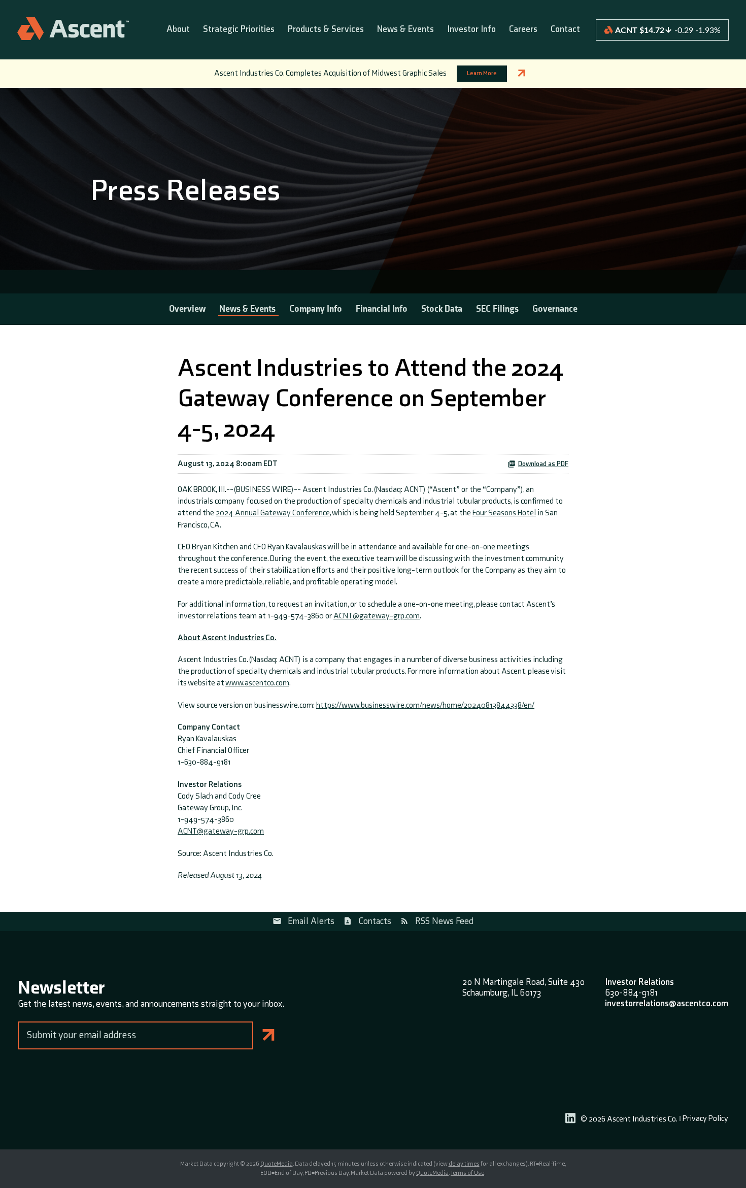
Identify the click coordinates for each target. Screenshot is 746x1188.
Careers (523, 30)
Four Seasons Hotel (504, 513)
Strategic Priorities (239, 30)
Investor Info (471, 30)
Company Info (315, 309)
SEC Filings (497, 309)
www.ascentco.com (257, 683)
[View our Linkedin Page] (570, 1120)
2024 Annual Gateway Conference (273, 513)
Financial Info (382, 309)
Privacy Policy (705, 1119)
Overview (187, 309)
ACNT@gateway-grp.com (376, 616)
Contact (565, 30)
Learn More (482, 73)
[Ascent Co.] (73, 29)
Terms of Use (467, 1173)
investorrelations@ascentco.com (666, 1003)
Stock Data (441, 309)
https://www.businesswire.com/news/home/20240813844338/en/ (425, 705)
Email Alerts (311, 921)
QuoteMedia (276, 1164)
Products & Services (326, 30)
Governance (555, 309)
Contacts (374, 921)
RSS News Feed (444, 921)
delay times (464, 1164)
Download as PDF (543, 464)
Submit (268, 1035)
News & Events (405, 30)
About (178, 30)
